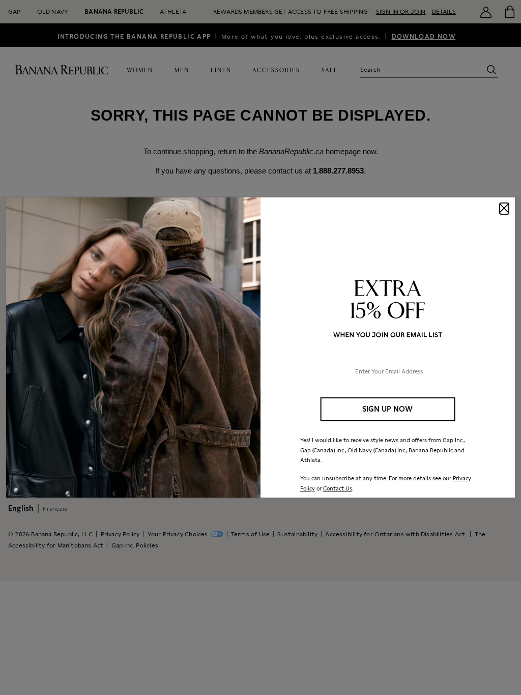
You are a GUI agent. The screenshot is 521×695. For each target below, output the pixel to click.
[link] (260, 347)
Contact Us (337, 488)
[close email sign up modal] (504, 208)
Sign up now (387, 408)
